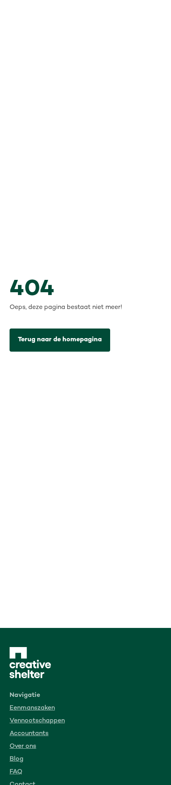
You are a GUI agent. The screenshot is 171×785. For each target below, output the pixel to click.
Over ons (23, 746)
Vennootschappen (37, 721)
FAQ (16, 772)
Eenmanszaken (32, 708)
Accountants (29, 733)
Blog (16, 759)
